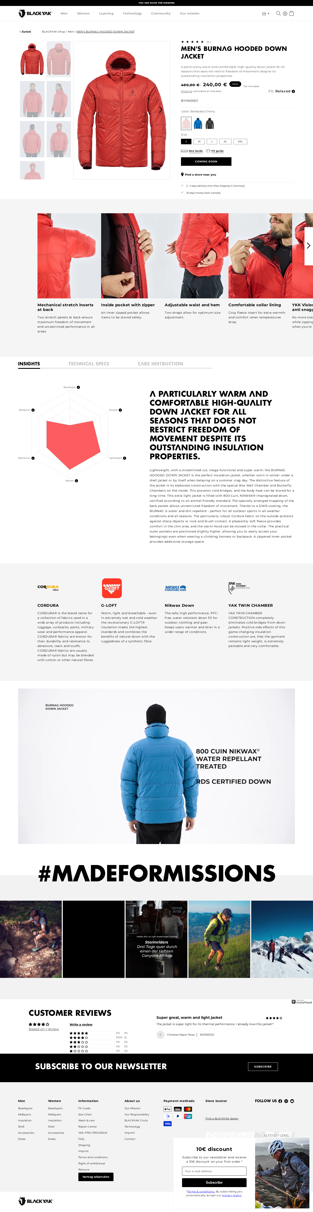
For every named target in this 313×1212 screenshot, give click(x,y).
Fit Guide (84, 1108)
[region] (156, 3)
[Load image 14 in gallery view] (59, 59)
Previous (83, 110)
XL (225, 141)
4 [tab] (121, 173)
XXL (240, 141)
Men (64, 13)
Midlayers (24, 1114)
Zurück (26, 31)
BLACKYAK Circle (136, 1120)
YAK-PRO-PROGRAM (92, 1132)
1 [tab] (97, 173)
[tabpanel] (121, 110)
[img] (274, 1018)
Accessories (26, 1132)
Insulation (25, 1120)
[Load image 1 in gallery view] (32, 59)
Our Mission (133, 1108)
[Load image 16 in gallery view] (59, 99)
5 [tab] (129, 173)
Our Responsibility (137, 1114)
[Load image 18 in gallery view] (59, 139)
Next (160, 110)
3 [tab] (113, 173)
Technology (132, 13)
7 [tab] (145, 173)
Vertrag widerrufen (96, 1176)
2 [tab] (105, 173)
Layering (106, 13)
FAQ (81, 1138)
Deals (22, 1138)
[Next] (306, 939)
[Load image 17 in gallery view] (32, 139)
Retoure (83, 1169)
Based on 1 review (44, 1029)
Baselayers (25, 1108)
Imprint (83, 1151)
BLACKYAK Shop (54, 31)
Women (83, 13)
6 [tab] (137, 173)
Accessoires (56, 1132)
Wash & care (86, 1120)
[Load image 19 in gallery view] (32, 179)
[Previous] (6, 939)
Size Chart (85, 1114)
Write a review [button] (81, 1024)
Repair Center (87, 1126)
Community (161, 13)
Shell (21, 1126)
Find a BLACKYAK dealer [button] (221, 1118)
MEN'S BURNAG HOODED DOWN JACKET (105, 31)
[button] (64, 13)
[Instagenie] (302, 1003)
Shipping (186, 91)
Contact (130, 1138)
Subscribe (263, 1066)
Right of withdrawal (91, 1163)
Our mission (190, 13)
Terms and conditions (93, 1157)
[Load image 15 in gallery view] (32, 99)
